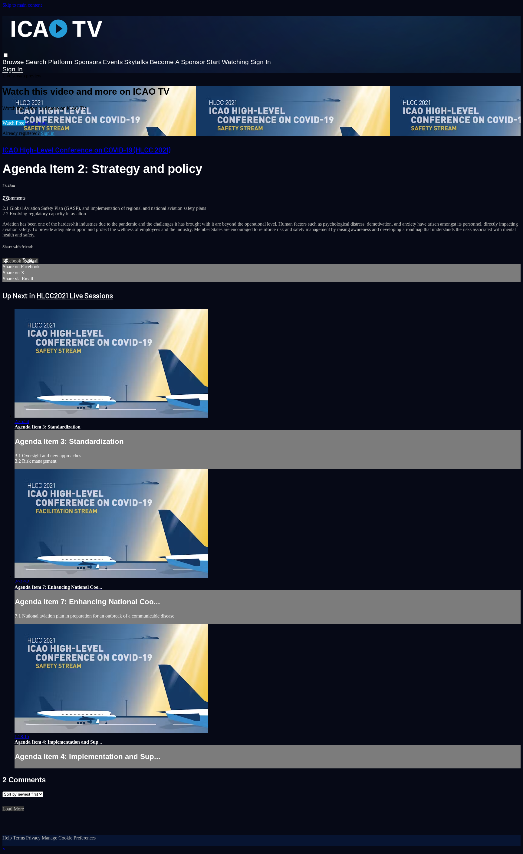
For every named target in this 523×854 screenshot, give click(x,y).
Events (113, 61)
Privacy (34, 837)
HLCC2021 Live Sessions (75, 295)
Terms (19, 837)
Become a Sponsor (177, 61)
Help (7, 837)
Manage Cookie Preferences (69, 837)
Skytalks (136, 61)
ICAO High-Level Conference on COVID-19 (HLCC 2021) (86, 149)
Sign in (261, 61)
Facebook (12, 260)
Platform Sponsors (75, 61)
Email (32, 260)
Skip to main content (22, 5)
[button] (6, 55)
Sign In (12, 69)
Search (37, 61)
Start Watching (228, 61)
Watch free (13, 122)
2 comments (13, 197)
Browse (14, 61)
